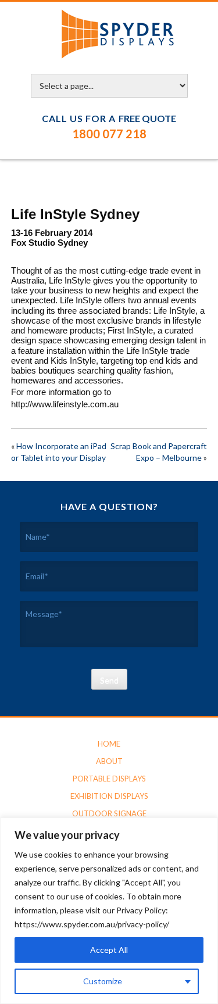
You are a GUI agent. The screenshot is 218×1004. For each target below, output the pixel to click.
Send (109, 680)
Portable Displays (109, 778)
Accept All (109, 950)
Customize (102, 981)
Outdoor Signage (109, 813)
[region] (109, 910)
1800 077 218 (109, 134)
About (109, 761)
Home (109, 743)
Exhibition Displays (109, 796)
